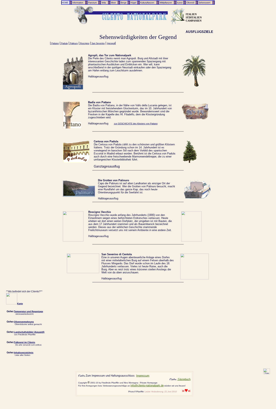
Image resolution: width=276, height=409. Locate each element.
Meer (113, 2)
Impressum (142, 375)
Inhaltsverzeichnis (23, 352)
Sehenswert (204, 2)
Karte (20, 303)
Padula (64, 43)
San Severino (98, 43)
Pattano (55, 43)
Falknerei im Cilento (24, 342)
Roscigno (84, 43)
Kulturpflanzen (147, 2)
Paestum (92, 2)
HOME (65, 2)
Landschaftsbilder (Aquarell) (29, 332)
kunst (179, 2)
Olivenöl (190, 2)
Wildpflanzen (165, 2)
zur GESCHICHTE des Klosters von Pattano (136, 123)
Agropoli (111, 43)
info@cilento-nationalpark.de (147, 385)
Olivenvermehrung (24, 322)
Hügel (133, 2)
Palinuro (73, 43)
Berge (123, 2)
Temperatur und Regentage (28, 311)
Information (77, 2)
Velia (104, 2)
